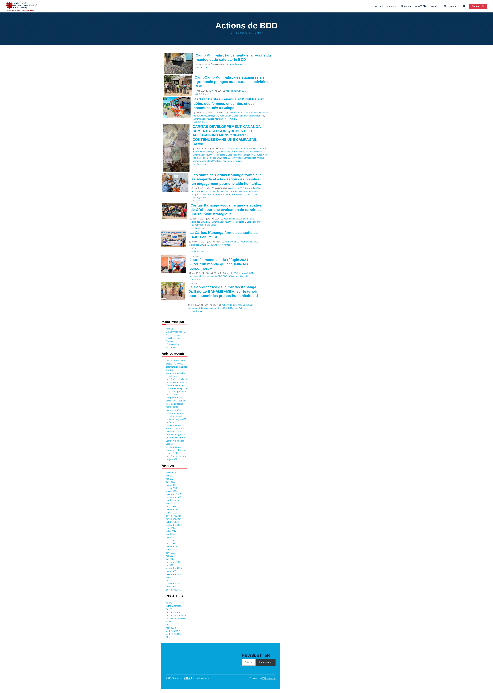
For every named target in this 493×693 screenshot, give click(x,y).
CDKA (187, 678)
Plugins (239, 157)
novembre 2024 (173, 518)
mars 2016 (171, 586)
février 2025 (171, 509)
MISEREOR (171, 627)
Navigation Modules (252, 154)
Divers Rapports (240, 115)
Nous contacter (452, 6)
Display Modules (257, 151)
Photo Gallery (230, 118)
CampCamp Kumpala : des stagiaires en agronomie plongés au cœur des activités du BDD (233, 81)
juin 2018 (170, 577)
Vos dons (170, 347)
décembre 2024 (173, 515)
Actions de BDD (253, 33)
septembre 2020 (174, 568)
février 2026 (171, 488)
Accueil (379, 6)
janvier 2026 (172, 491)
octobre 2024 (172, 522)
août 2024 (171, 528)
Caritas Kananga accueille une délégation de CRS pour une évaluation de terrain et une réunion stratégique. (226, 209)
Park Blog (206, 157)
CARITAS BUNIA (173, 630)
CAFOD (169, 609)
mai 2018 (170, 580)
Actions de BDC (237, 112)
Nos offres (435, 6)
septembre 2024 (174, 525)
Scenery (196, 161)
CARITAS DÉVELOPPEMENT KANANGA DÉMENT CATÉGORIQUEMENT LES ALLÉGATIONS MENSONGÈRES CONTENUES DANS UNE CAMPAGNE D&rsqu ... (227, 135)
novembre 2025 (173, 497)
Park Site (216, 157)
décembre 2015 (173, 589)
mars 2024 (171, 543)
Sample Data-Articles (254, 157)
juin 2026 (170, 475)
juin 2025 (170, 503)
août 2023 (171, 552)
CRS (168, 637)
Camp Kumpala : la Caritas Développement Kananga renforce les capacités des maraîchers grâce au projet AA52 (176, 450)
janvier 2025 (172, 512)
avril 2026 (170, 481)
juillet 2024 (171, 531)
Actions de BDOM (200, 191)
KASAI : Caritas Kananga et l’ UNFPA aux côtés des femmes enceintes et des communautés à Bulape (229, 103)
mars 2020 (171, 571)
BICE (168, 624)
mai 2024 (170, 537)
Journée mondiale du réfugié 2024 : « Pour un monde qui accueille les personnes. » (219, 264)
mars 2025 (171, 506)
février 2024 (171, 546)
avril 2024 (170, 540)
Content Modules (239, 151)
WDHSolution (269, 678)
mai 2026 (170, 478)
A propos (391, 6)
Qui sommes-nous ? (175, 331)
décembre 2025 (173, 494)
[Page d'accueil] (21, 6)
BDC (216, 115)
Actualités (208, 115)
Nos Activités (216, 118)
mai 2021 (170, 565)
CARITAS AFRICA (173, 634)
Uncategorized (234, 161)
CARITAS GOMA (173, 612)
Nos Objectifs (172, 338)
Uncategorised (219, 161)
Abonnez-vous (265, 662)
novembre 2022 (173, 562)
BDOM (228, 115)
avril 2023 (170, 559)
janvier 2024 (172, 549)
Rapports (406, 6)
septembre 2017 (174, 583)
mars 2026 (171, 485)
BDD (242, 33)
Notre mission (173, 335)
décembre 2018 (173, 574)
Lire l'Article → (202, 67)
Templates (206, 161)
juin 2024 (170, 534)
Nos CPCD (420, 6)
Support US (478, 6)
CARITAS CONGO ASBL (176, 615)
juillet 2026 (171, 472)
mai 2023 (170, 555)
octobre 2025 (172, 500)
